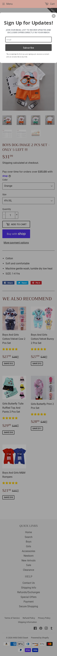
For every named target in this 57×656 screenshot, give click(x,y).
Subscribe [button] (28, 47)
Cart (52, 3)
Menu (9, 3)
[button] (54, 16)
